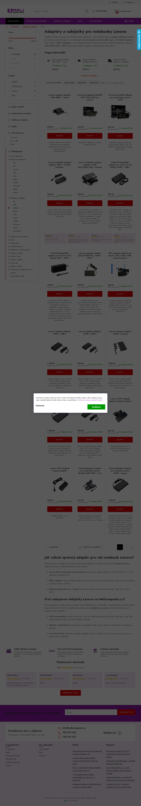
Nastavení (40, 405)
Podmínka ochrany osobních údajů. (90, 400)
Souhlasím (96, 407)
